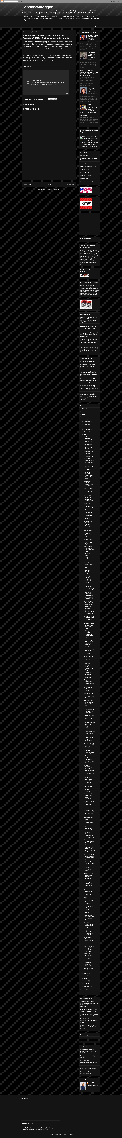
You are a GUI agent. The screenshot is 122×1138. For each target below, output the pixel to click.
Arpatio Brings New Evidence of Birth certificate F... (89, 789)
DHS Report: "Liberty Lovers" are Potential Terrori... (89, 925)
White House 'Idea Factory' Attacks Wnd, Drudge (89, 731)
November (87, 424)
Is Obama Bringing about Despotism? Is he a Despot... (89, 738)
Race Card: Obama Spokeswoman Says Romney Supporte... (89, 667)
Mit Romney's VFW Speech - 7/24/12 (89, 689)
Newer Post (27, 184)
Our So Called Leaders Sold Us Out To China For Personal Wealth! (89, 1020)
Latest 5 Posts (84, 155)
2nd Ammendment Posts (87, 181)
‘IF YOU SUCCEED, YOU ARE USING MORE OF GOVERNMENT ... (89, 770)
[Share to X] (53, 99)
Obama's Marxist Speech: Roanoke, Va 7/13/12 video (89, 820)
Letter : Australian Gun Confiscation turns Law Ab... (89, 827)
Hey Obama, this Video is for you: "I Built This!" (89, 717)
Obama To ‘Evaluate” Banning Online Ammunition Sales (89, 475)
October (86, 426)
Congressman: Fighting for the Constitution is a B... (89, 842)
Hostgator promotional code (40, 1129)
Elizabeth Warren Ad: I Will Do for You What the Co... (89, 461)
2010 (84, 992)
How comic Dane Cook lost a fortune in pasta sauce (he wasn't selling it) (89, 380)
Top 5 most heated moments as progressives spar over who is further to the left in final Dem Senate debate (89, 349)
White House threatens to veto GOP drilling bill (88, 675)
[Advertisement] (48, 166)
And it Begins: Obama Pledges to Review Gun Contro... (88, 579)
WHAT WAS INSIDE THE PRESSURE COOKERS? (92, 55)
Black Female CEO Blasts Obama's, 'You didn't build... (89, 760)
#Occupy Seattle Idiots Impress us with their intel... (89, 703)
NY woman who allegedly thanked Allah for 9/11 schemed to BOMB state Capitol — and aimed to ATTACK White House (87, 365)
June (85, 973)
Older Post (70, 184)
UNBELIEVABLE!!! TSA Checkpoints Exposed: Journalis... (89, 515)
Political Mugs (93, 146)
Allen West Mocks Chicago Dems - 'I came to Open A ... (89, 491)
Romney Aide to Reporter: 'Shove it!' (88, 467)
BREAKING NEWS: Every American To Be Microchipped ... (89, 611)
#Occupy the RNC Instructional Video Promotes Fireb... (89, 849)
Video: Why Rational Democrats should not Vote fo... (89, 506)
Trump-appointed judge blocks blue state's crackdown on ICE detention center (89, 334)
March (86, 981)
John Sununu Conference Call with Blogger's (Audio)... (88, 781)
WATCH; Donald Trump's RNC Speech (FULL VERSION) (93, 37)
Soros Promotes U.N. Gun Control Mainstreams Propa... (88, 909)
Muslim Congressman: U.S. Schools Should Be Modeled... (89, 900)
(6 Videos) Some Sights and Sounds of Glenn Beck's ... (89, 498)
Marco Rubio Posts (86, 172)
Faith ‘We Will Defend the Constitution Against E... (88, 541)
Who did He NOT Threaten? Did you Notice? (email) (89, 745)
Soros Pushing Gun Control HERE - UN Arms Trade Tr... (88, 884)
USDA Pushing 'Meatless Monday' (88, 571)
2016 (84, 409)
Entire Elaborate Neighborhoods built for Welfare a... (89, 753)
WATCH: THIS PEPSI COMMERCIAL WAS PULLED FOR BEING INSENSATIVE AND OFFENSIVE (89, 73)
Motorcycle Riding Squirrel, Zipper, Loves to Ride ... (89, 618)
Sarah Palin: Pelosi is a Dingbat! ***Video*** (87, 963)
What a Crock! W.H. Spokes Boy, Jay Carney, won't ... (88, 524)
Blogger (70, 1134)
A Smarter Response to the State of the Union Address (88, 1067)
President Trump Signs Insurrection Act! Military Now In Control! (89, 1026)
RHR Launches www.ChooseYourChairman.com (89, 1062)
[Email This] (49, 99)
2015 (84, 411)
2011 (84, 989)
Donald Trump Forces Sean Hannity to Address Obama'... (88, 643)
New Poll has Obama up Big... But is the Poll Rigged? (89, 587)
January (86, 986)
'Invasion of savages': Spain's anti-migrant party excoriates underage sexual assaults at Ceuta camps (89, 373)
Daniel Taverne (93, 1083)
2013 (84, 416)
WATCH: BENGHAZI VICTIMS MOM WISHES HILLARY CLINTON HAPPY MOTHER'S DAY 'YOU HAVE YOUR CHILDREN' (89, 110)
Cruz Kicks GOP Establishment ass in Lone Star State (89, 446)
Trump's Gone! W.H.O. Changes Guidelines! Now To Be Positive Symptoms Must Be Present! (89, 1004)
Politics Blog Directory (40, 1128)
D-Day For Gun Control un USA (89, 862)
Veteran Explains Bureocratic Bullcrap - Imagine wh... (89, 876)
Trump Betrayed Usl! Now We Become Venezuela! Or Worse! (89, 1014)
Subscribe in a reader (28, 1123)
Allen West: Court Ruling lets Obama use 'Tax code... (89, 948)
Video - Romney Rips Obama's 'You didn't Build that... (89, 565)
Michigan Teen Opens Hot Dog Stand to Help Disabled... (89, 604)
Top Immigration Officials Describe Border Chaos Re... (88, 533)
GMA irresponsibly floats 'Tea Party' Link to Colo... (89, 725)
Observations (92, 144)
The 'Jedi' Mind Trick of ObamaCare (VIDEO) (88, 868)
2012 (84, 419)
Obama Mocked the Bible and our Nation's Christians (88, 892)
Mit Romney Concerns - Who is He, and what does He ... (89, 940)
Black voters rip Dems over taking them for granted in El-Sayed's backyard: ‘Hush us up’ (89, 327)
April (85, 978)
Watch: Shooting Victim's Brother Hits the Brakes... (89, 658)
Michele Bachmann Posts (88, 166)
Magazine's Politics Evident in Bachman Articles (93, 89)
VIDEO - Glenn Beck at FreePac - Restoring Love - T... (89, 557)
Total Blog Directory (26, 1128)
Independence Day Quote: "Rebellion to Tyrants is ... (88, 932)
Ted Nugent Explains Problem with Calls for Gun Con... (88, 634)
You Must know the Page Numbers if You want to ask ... (89, 439)
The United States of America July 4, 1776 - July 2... (89, 812)
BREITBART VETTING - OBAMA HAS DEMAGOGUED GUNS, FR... (89, 595)
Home (49, 184)
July (85, 434)
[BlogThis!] (51, 99)
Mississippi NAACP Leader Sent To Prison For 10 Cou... (89, 483)
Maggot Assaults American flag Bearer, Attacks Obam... (89, 682)
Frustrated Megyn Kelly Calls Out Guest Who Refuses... (89, 917)
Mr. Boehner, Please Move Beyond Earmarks (88, 1072)
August (86, 432)
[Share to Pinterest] (56, 99)
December (87, 421)
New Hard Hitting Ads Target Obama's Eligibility (89, 651)
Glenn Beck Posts (85, 175)
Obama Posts (84, 178)
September (87, 429)
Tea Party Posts (85, 163)
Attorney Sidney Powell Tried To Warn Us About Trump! (89, 1010)
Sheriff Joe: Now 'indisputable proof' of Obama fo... (89, 796)
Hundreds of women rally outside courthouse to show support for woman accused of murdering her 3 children (89, 387)
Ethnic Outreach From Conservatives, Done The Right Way (88, 1051)
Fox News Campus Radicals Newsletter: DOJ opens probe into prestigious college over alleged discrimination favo (89, 319)
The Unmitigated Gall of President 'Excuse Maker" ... (89, 804)
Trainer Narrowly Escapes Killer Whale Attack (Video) (89, 626)
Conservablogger (37, 7)
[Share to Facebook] (55, 99)
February (87, 983)
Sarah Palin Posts (85, 169)
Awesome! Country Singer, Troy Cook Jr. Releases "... (89, 710)
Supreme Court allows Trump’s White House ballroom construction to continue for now (89, 341)
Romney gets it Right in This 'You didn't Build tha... (89, 695)
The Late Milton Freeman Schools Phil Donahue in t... (89, 454)
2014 (84, 414)
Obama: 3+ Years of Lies (89, 969)
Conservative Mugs (91, 136)
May (85, 976)
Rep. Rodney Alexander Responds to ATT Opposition (89, 835)
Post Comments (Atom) (52, 189)
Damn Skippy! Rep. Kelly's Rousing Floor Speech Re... (89, 549)
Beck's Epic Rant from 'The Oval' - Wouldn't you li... (89, 857)
